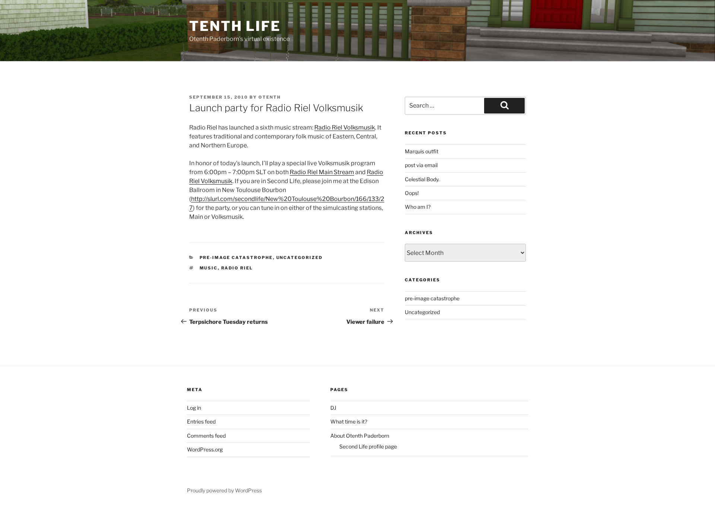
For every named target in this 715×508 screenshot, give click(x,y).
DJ (333, 408)
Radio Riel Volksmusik (344, 127)
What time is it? (348, 421)
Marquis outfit (421, 151)
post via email (421, 165)
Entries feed (201, 421)
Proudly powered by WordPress (224, 490)
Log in (194, 408)
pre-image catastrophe (236, 257)
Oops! (412, 193)
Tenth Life (235, 26)
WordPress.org (205, 449)
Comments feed (206, 435)
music (209, 268)
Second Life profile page (368, 446)
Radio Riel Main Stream (322, 172)
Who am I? (417, 207)
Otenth (269, 97)
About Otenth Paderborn (359, 435)
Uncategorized (299, 257)
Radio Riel (237, 268)
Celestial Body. (422, 179)
